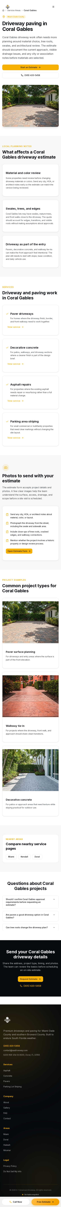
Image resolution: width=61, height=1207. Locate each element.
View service (14, 327)
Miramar (7, 1150)
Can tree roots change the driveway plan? (27, 927)
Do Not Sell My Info (12, 1171)
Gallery (6, 1107)
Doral (37, 856)
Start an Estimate (28, 67)
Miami (11, 856)
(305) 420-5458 (32, 75)
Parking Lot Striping (12, 1086)
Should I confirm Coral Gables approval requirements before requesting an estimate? (25, 902)
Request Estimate (28, 979)
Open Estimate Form (17, 551)
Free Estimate (44, 1202)
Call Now (17, 1202)
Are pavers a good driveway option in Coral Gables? (27, 916)
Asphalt (6, 1070)
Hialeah (6, 1145)
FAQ (5, 1113)
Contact (7, 1118)
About (6, 1102)
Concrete (7, 1076)
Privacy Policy (10, 1166)
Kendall (24, 856)
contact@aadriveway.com (15, 1050)
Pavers (6, 1081)
